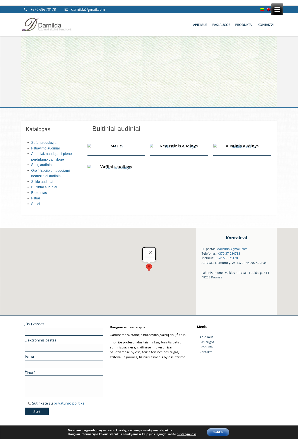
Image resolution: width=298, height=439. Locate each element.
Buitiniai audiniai (44, 187)
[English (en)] (269, 9)
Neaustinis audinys (179, 146)
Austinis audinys (242, 146)
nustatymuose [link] (186, 434)
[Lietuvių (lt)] (262, 9)
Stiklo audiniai (42, 181)
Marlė (116, 146)
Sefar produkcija (44, 142)
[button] (149, 268)
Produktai (207, 347)
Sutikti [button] (218, 432)
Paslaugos (207, 342)
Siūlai (35, 204)
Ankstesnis (29, 70)
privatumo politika (69, 403)
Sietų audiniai (42, 165)
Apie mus (206, 337)
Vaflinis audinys (116, 167)
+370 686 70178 (43, 9)
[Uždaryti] (150, 252)
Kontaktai (206, 352)
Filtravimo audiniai (45, 148)
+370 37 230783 (229, 253)
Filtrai (35, 198)
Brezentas (39, 193)
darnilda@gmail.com (88, 9)
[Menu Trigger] (277, 9)
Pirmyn (269, 70)
